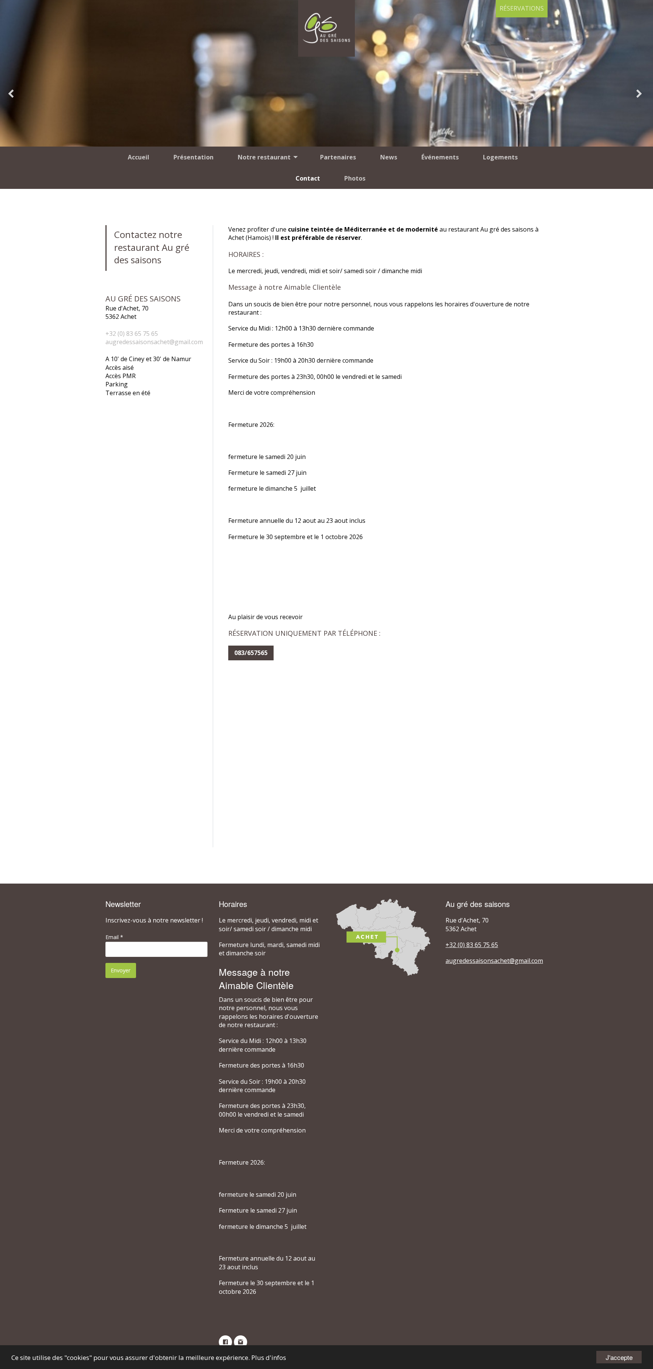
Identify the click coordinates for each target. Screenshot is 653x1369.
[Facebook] (226, 1344)
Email (114, 937)
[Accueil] (326, 28)
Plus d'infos (268, 1357)
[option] (326, 94)
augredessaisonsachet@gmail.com (154, 342)
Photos (354, 178)
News (388, 157)
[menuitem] (138, 157)
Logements (500, 157)
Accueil (138, 157)
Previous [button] (12, 94)
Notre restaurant (264, 157)
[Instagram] (241, 1344)
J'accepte (619, 1357)
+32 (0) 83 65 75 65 (131, 333)
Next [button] (640, 94)
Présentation (193, 157)
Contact (308, 178)
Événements (440, 157)
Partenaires (338, 157)
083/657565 (251, 653)
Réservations (522, 8)
